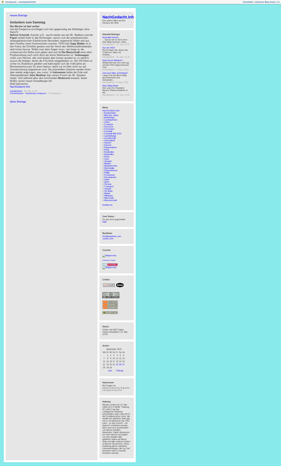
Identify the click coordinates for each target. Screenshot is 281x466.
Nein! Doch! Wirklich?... (113, 60)
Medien (107, 163)
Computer (108, 124)
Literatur (108, 161)
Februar (119, 370)
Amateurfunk (110, 113)
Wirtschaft (109, 198)
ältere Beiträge (18, 101)
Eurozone (108, 127)
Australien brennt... (111, 37)
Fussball (108, 131)
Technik (107, 184)
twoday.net (10, 2)
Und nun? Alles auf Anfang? (115, 73)
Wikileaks (108, 195)
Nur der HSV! (108, 48)
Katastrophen (110, 147)
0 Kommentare (17, 93)
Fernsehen (109, 129)
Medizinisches (110, 166)
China (107, 122)
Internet (107, 145)
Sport (106, 182)
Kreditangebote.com (111, 236)
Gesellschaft (110, 138)
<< (278, 2)
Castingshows (110, 120)
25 (117, 364)
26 (120, 364)
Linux (106, 159)
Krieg (106, 149)
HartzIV (107, 143)
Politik (107, 172)
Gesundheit (109, 140)
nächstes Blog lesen (265, 2)
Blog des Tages (111, 115)
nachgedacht (16, 91)
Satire (107, 179)
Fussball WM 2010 (112, 133)
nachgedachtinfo (27, 2)
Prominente (109, 175)
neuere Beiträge (18, 15)
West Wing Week (110, 86)
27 (123, 364)
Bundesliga (109, 117)
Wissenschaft (110, 200)
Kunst (107, 156)
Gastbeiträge (110, 136)
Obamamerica (110, 170)
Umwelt (107, 189)
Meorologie (109, 168)
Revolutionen (110, 177)
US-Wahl (108, 191)
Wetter (107, 193)
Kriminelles (109, 152)
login (104, 222)
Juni (110, 370)
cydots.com (107, 238)
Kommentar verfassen (35, 93)
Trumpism (109, 186)
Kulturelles (109, 154)
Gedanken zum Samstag (27, 22)
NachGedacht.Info (20, 86)
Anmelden (248, 2)
